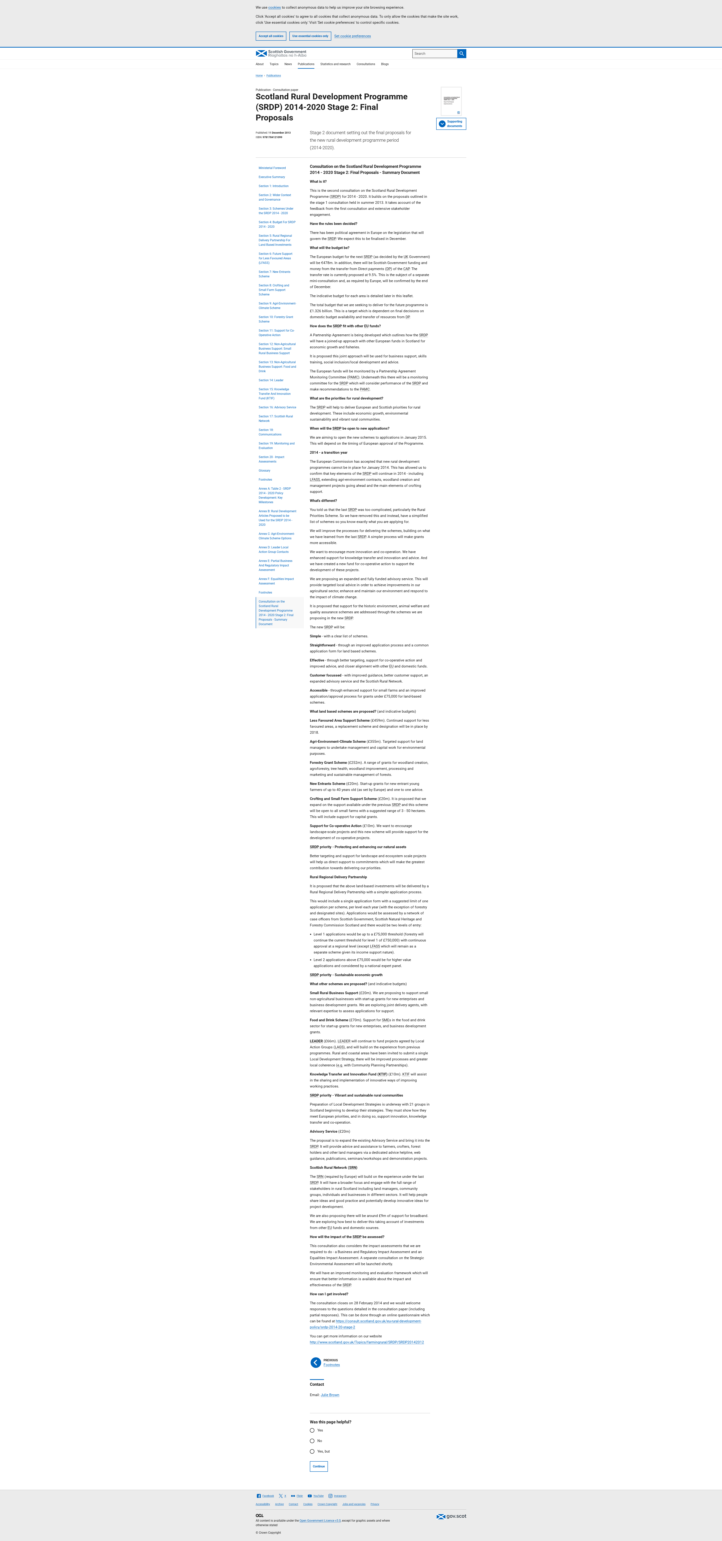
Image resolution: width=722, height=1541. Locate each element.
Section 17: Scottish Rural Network (276, 419)
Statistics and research (335, 64)
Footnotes (265, 479)
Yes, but (323, 1451)
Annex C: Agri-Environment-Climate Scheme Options (277, 536)
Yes (320, 1430)
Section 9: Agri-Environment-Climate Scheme (277, 306)
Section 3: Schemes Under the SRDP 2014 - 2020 (276, 211)
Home (259, 75)
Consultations (366, 64)
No (319, 1441)
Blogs (385, 64)
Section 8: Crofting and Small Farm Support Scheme (274, 290)
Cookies (307, 1504)
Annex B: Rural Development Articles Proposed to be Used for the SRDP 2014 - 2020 (277, 518)
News (288, 64)
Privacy (375, 1504)
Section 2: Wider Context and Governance (275, 197)
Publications (306, 64)
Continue (319, 1466)
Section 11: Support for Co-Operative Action (276, 333)
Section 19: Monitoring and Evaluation (277, 446)
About (260, 64)
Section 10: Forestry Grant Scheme (276, 319)
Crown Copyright (327, 1504)
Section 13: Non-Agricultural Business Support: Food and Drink (277, 366)
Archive (279, 1504)
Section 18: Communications (270, 432)
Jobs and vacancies (354, 1504)
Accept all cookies (271, 36)
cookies (274, 7)
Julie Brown (330, 1395)
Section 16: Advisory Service (277, 407)
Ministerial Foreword (272, 168)
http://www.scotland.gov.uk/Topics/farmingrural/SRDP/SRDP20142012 (367, 1342)
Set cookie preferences (352, 36)
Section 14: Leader (271, 380)
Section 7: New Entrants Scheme (274, 274)
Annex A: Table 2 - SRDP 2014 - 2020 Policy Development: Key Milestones (275, 495)
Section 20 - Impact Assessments (271, 459)
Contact (293, 1504)
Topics (274, 64)
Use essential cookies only (310, 36)
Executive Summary (272, 177)
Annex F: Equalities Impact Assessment (276, 581)
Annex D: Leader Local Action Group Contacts (274, 550)
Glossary (264, 470)
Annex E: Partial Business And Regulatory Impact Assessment (275, 565)
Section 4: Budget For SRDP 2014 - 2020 (277, 224)
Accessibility (263, 1504)
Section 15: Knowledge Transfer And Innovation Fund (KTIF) (275, 393)
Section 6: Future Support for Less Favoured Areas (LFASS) (275, 258)
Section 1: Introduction (274, 186)
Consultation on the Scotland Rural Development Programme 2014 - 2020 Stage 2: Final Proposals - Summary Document (276, 613)
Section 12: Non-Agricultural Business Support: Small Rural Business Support (277, 348)
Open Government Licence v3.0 (320, 1520)
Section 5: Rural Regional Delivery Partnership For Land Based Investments (275, 240)
